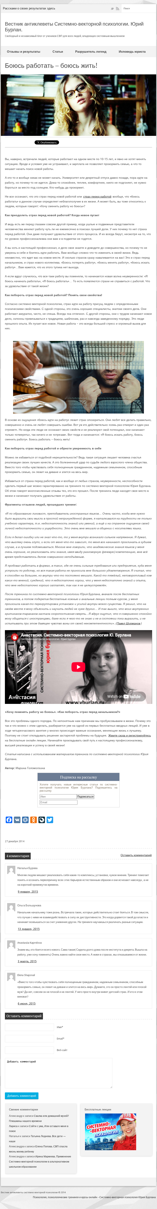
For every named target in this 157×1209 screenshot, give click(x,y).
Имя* (60, 1027)
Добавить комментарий (21, 1095)
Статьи (58, 51)
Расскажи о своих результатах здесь (29, 8)
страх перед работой (97, 196)
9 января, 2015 (28, 891)
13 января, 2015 (29, 929)
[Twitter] (112, 8)
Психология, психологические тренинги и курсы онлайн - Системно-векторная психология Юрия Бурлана (94, 1197)
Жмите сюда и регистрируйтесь (129, 735)
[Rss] (117, 8)
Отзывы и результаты (23, 51)
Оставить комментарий (136, 855)
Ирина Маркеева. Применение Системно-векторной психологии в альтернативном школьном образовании (40, 1161)
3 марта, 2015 (27, 961)
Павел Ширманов (128, 623)
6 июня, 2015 (27, 1003)
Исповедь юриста (132, 51)
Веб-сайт (62, 1050)
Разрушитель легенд (91, 51)
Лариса (13, 1126)
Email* (60, 1038)
